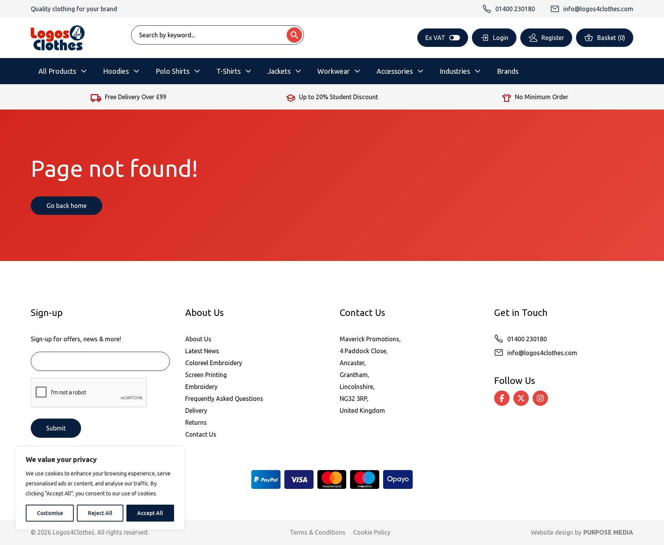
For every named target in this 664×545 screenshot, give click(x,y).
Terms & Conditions (317, 532)
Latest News (202, 350)
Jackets (278, 71)
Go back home (66, 205)
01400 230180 (527, 339)
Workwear (333, 71)
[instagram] (540, 398)
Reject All (100, 513)
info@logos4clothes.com (542, 352)
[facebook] (502, 398)
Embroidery (201, 386)
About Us (198, 339)
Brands (507, 71)
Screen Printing (206, 374)
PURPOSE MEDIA (608, 532)
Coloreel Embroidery (213, 362)
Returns (196, 422)
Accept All (150, 513)
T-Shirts (228, 71)
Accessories (395, 71)
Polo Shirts (172, 71)
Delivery (196, 410)
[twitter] (521, 398)
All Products (57, 71)
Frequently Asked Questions (224, 398)
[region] (99, 488)
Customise (50, 513)
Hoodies (116, 71)
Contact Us (200, 434)
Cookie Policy (371, 532)
